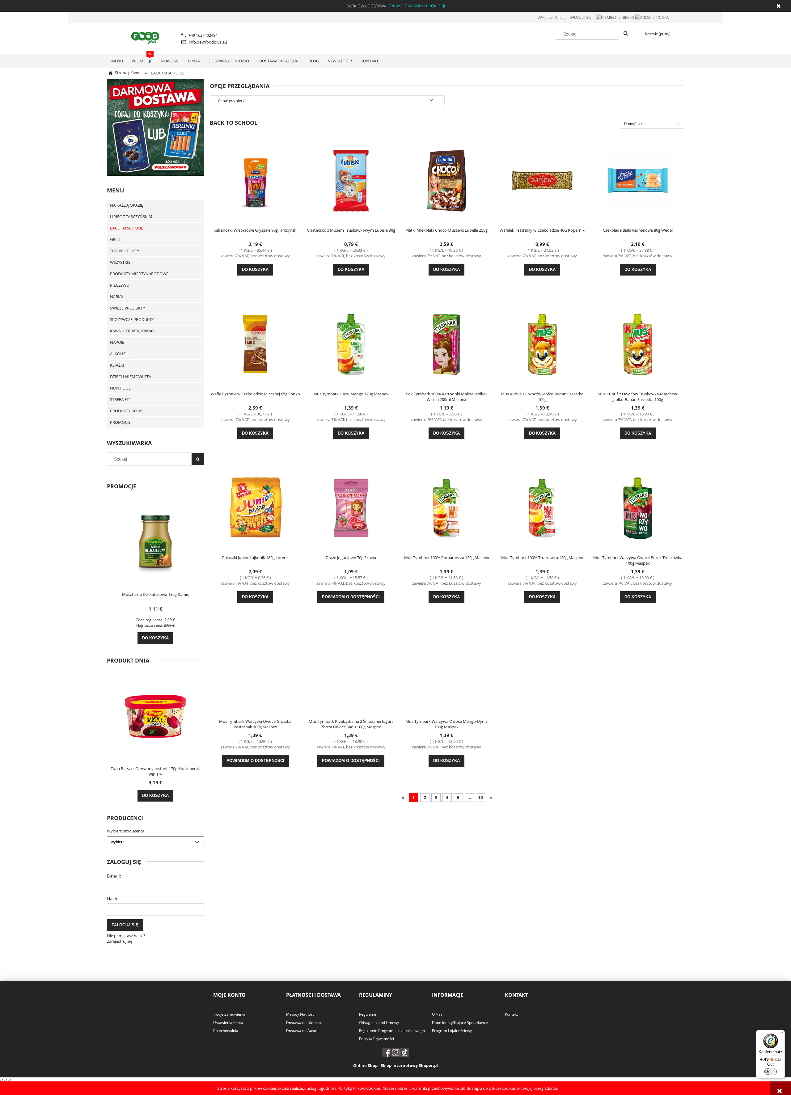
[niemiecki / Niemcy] (615, 17)
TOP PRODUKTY (124, 251)
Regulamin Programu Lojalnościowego (392, 1030)
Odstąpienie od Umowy (379, 1022)
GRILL (115, 239)
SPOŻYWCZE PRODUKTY (132, 319)
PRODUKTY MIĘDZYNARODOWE (139, 273)
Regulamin (368, 1014)
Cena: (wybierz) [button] (232, 100)
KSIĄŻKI (117, 365)
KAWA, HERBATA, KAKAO (132, 331)
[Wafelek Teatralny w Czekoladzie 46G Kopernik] (542, 180)
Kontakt (511, 1014)
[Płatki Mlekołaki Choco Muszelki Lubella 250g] (446, 180)
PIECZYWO (119, 285)
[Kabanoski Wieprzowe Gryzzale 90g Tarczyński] (255, 180)
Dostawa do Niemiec (304, 1022)
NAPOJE (117, 342)
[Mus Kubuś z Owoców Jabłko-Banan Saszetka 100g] (542, 344)
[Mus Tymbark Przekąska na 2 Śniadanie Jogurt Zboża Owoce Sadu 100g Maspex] (351, 671)
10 (480, 797)
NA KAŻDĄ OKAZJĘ (126, 205)
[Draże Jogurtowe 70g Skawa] (351, 507)
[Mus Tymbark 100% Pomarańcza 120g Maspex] (446, 507)
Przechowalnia (225, 1030)
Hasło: (113, 899)
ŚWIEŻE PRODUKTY (127, 308)
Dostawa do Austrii (302, 1030)
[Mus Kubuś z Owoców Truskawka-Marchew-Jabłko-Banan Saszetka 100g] (637, 344)
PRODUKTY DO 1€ (126, 411)
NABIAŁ (117, 296)
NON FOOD (120, 388)
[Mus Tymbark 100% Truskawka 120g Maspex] (542, 507)
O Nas (437, 1014)
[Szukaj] (625, 33)
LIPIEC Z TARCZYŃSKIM (131, 216)
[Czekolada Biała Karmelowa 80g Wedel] (637, 180)
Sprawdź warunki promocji (416, 6)
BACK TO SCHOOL (126, 228)
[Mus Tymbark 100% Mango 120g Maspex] (351, 344)
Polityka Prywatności (376, 1038)
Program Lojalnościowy (452, 1030)
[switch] (770, 1071)
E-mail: (114, 876)
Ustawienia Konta (228, 1022)
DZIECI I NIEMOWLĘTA (130, 376)
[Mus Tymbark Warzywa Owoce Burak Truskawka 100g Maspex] (637, 507)
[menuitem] (117, 61)
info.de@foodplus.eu (208, 42)
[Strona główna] (146, 37)
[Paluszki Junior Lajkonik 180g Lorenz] (255, 507)
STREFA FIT (120, 399)
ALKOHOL (119, 353)
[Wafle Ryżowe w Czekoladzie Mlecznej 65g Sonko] (255, 344)
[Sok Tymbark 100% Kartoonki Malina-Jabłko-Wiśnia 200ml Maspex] (446, 344)
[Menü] (781, 1034)
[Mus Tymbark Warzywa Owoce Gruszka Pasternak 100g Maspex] (255, 671)
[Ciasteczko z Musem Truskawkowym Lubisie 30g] (351, 180)
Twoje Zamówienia (229, 1014)
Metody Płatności (300, 1014)
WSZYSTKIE (120, 262)
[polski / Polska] (652, 17)
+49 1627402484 (203, 35)
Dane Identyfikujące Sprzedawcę (460, 1022)
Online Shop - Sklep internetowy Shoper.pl (395, 1065)
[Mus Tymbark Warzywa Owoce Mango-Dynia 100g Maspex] (446, 671)
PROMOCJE (120, 422)
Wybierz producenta (125, 831)
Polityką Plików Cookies (359, 1088)
